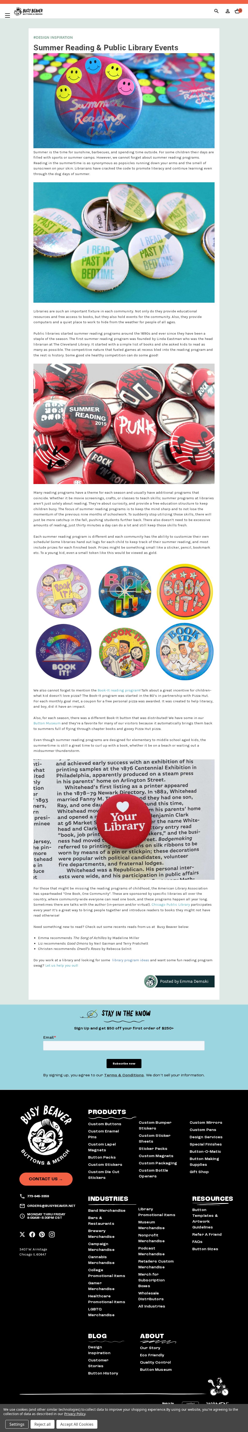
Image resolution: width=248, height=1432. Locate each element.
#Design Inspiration (53, 37)
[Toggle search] (216, 11)
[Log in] (228, 12)
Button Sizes (205, 1249)
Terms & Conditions (124, 1075)
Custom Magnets (156, 1156)
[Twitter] (22, 1233)
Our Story (150, 1348)
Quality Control (155, 1362)
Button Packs (102, 1157)
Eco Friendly (152, 1355)
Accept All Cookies (76, 1424)
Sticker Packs (153, 1148)
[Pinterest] (42, 1233)
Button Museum (156, 1369)
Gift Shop (199, 1172)
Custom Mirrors (206, 1122)
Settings (16, 1424)
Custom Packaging (158, 1163)
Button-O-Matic (205, 1151)
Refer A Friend (207, 1234)
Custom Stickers (105, 1164)
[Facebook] (32, 1233)
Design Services (206, 1137)
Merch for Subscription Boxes (151, 1280)
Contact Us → (46, 1179)
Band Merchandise (107, 1210)
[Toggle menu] (5, 15)
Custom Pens (203, 1130)
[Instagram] (52, 1233)
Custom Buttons (104, 1124)
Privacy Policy (74, 1413)
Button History (103, 1373)
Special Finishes (206, 1144)
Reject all (42, 1424)
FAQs (197, 1242)
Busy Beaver (167, 927)
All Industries (151, 1306)
